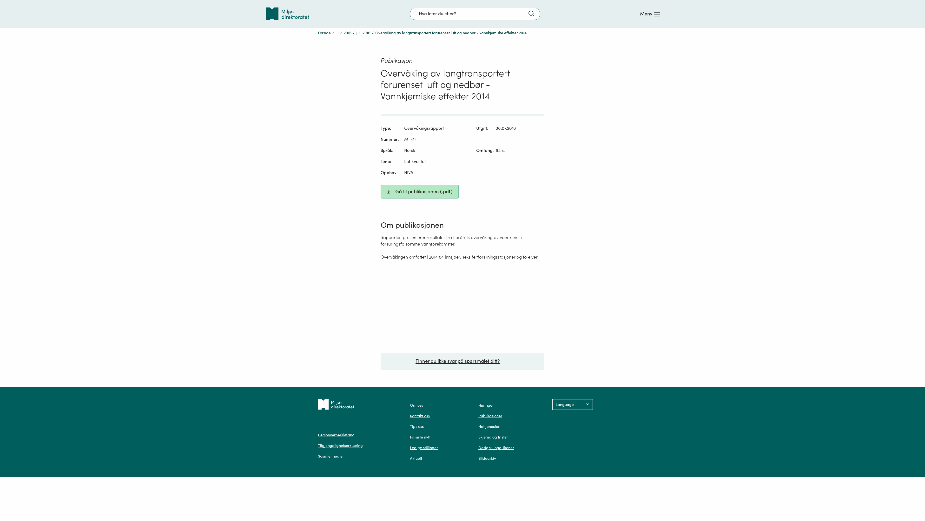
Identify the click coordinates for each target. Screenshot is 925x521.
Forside (324, 32)
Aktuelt (416, 458)
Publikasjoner (490, 415)
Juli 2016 (363, 32)
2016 (347, 32)
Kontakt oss (420, 415)
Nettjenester (489, 426)
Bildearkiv (487, 458)
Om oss (416, 405)
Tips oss (417, 426)
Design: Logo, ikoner (496, 447)
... (337, 32)
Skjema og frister (493, 437)
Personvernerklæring (336, 434)
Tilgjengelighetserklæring (340, 445)
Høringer (486, 405)
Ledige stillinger (424, 447)
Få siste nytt (420, 437)
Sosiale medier (331, 456)
